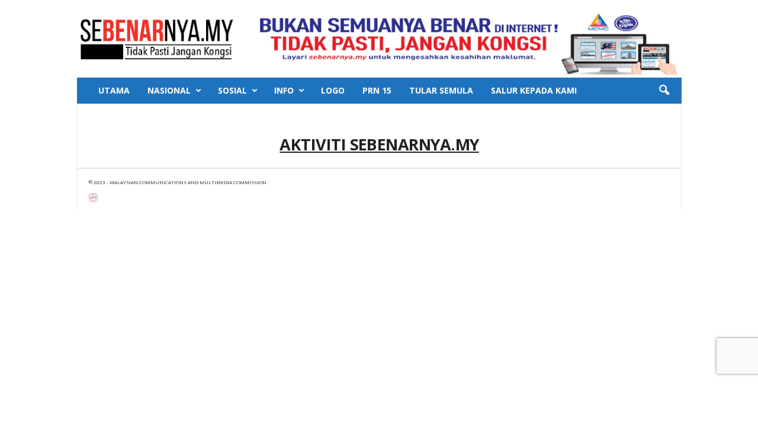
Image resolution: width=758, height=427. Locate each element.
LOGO (333, 90)
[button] (664, 91)
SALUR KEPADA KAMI (534, 90)
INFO (284, 90)
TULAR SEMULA (441, 90)
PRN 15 (376, 90)
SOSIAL (232, 90)
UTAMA (114, 90)
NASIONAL (169, 90)
